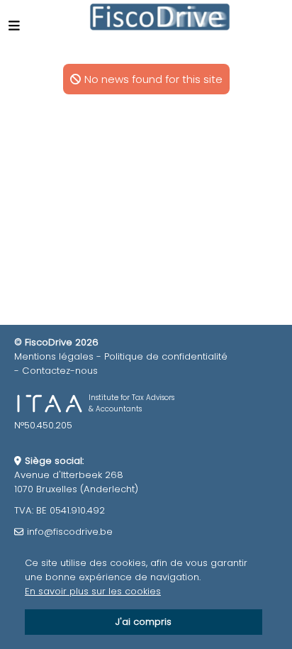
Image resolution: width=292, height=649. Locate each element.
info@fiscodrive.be (70, 531)
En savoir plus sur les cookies (93, 591)
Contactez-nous (60, 370)
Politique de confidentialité (166, 356)
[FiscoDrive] (160, 16)
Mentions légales (54, 356)
